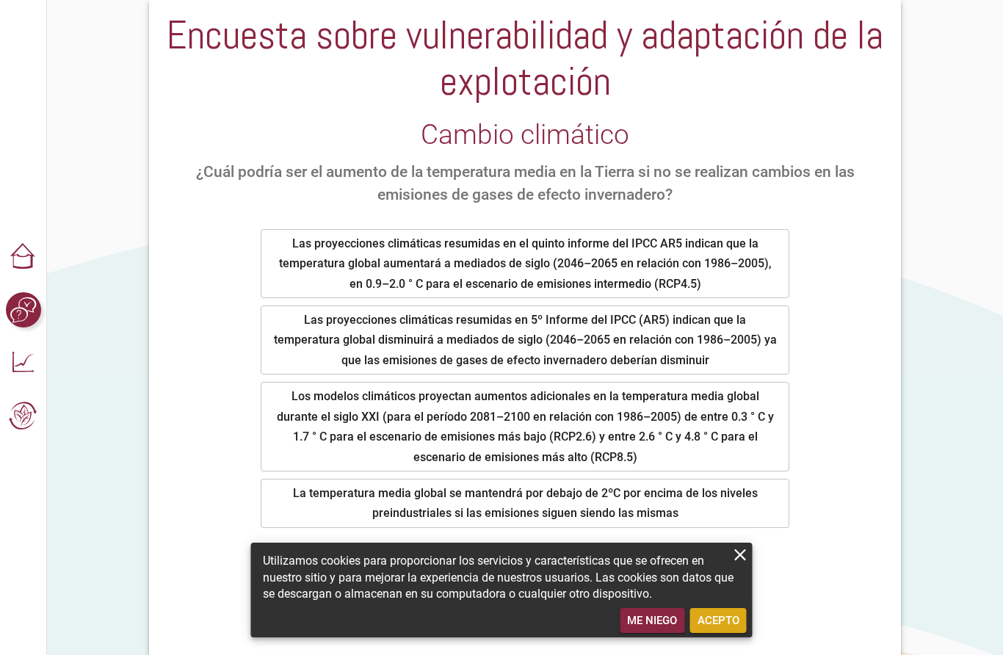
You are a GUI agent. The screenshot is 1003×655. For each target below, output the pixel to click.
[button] (23, 257)
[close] (740, 555)
